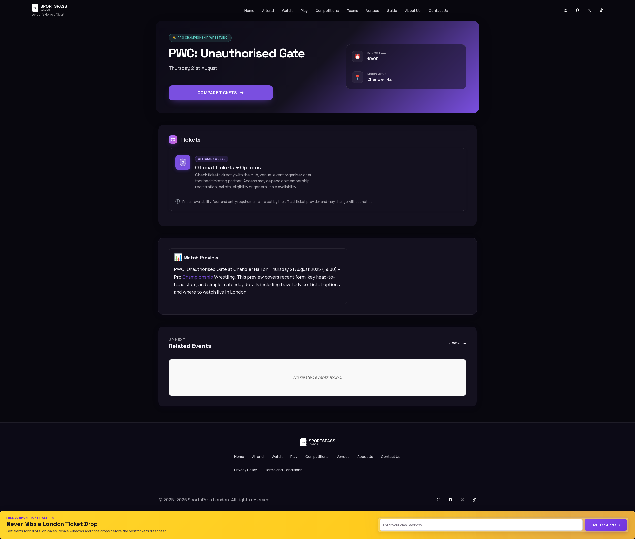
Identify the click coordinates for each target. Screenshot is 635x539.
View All (455, 342)
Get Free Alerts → (605, 525)
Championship (197, 277)
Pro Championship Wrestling (203, 37)
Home (249, 10)
